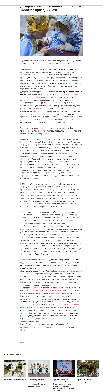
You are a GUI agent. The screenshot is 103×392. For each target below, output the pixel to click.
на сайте (36, 134)
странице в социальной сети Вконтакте (43, 290)
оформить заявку (39, 97)
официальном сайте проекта (35, 327)
